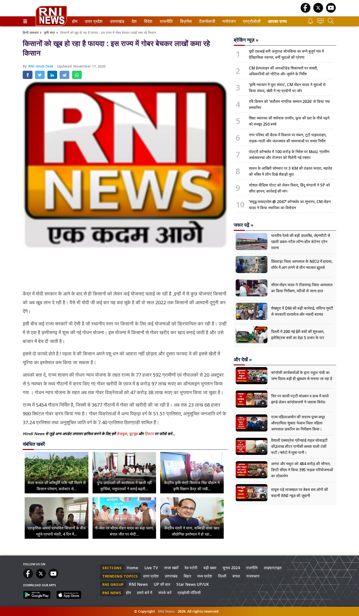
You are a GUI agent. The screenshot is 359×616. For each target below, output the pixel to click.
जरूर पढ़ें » (243, 225)
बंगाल (236, 576)
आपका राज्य (277, 21)
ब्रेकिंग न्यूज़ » (246, 40)
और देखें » (243, 359)
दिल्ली (222, 576)
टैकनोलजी (206, 21)
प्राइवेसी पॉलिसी (189, 593)
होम (74, 21)
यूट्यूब (133, 434)
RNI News (138, 584)
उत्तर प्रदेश (92, 21)
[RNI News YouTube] (331, 11)
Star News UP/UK (192, 584)
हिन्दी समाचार (31, 32)
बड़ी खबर (209, 568)
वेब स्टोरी (191, 568)
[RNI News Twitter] (318, 11)
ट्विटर (149, 434)
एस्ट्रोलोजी (250, 21)
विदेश (147, 21)
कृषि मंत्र (49, 32)
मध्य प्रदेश (204, 576)
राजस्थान (252, 576)
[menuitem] (74, 21)
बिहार (187, 576)
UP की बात (162, 584)
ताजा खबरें (171, 568)
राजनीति (165, 21)
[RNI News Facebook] (305, 11)
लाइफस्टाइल (273, 568)
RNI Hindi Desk (41, 66)
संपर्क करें (164, 593)
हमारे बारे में (144, 593)
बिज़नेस (185, 21)
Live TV (151, 568)
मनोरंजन (228, 21)
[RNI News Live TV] (320, 22)
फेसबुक (121, 434)
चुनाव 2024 (231, 568)
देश (134, 21)
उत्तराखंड (116, 21)
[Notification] (310, 22)
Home (132, 568)
